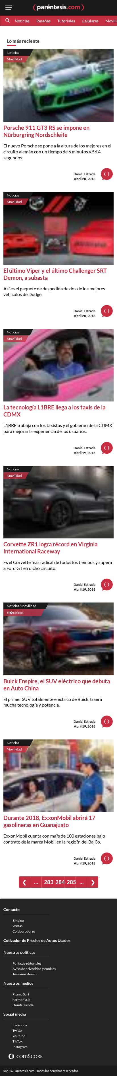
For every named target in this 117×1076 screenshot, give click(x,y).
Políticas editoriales (26, 963)
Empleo (18, 920)
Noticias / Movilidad (21, 606)
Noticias (22, 20)
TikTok (17, 1041)
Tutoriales (66, 20)
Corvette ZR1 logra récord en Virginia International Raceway (50, 548)
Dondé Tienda (23, 1005)
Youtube (18, 1036)
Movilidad (14, 59)
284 (59, 882)
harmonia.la (21, 999)
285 (71, 882)
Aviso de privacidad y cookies (34, 969)
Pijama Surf (20, 994)
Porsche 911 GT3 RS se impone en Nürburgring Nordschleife (46, 131)
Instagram (20, 1047)
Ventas (17, 926)
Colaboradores (23, 931)
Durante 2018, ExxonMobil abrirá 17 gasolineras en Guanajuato (49, 821)
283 (48, 882)
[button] (8, 20)
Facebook (19, 1025)
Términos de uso (24, 974)
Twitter (17, 1030)
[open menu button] (8, 7)
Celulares (90, 20)
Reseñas (43, 20)
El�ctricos (15, 612)
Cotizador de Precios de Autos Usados (36, 940)
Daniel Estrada (84, 174)
